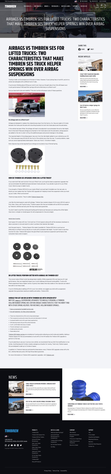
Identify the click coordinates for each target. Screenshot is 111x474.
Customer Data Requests (94, 444)
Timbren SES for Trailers (38, 437)
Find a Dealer (91, 434)
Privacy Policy (47, 470)
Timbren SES (18, 301)
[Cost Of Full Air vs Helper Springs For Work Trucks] (90, 96)
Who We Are (73, 432)
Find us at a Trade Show (76, 438)
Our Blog (53, 446)
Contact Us (91, 446)
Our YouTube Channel (56, 444)
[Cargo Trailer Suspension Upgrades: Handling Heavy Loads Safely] (90, 65)
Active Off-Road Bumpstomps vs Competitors (55, 436)
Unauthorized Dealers (93, 437)
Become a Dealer (74, 445)
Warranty (90, 441)
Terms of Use (55, 470)
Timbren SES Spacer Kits (38, 434)
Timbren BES (35, 459)
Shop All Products (36, 461)
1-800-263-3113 (8, 439)
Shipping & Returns (93, 439)
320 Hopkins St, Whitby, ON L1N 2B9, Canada (16, 441)
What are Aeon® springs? (57, 432)
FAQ (89, 432)
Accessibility (63, 470)
